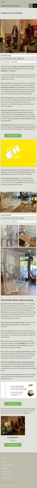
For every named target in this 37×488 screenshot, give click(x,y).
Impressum (4, 462)
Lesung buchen (12, 218)
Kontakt (3, 458)
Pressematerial (7, 474)
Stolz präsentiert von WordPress (8, 486)
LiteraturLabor (13, 58)
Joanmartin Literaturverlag (10, 6)
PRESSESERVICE (5, 468)
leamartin (15, 62)
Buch (26, 413)
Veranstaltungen (6, 55)
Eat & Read (22, 343)
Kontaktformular (6, 478)
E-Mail (31, 127)
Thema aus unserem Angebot (9, 324)
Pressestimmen (7, 471)
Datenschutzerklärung (7, 465)
